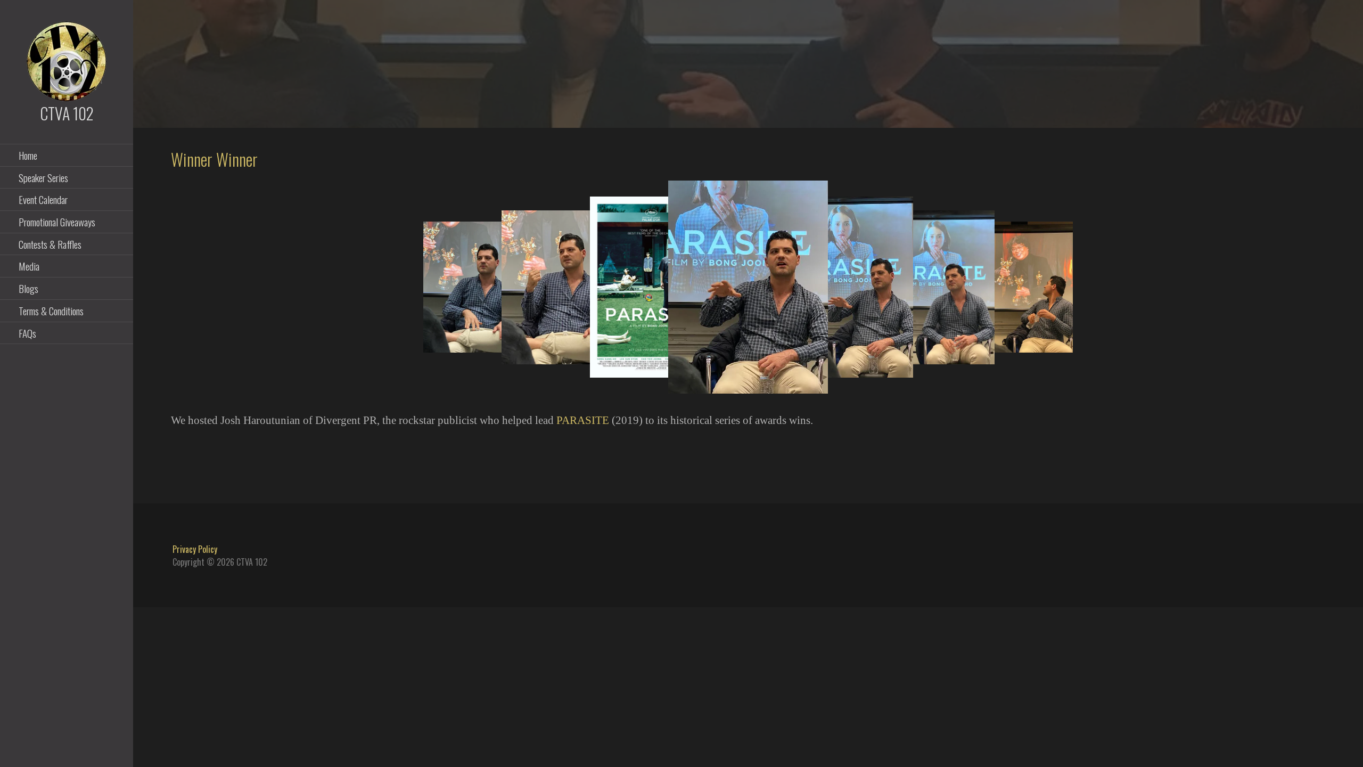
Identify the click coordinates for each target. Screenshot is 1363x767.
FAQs (27, 332)
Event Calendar (43, 199)
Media (29, 265)
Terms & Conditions (51, 310)
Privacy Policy (195, 549)
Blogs (28, 288)
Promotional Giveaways (57, 221)
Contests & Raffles (50, 243)
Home (28, 155)
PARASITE (582, 420)
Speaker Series (43, 177)
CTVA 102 (67, 113)
